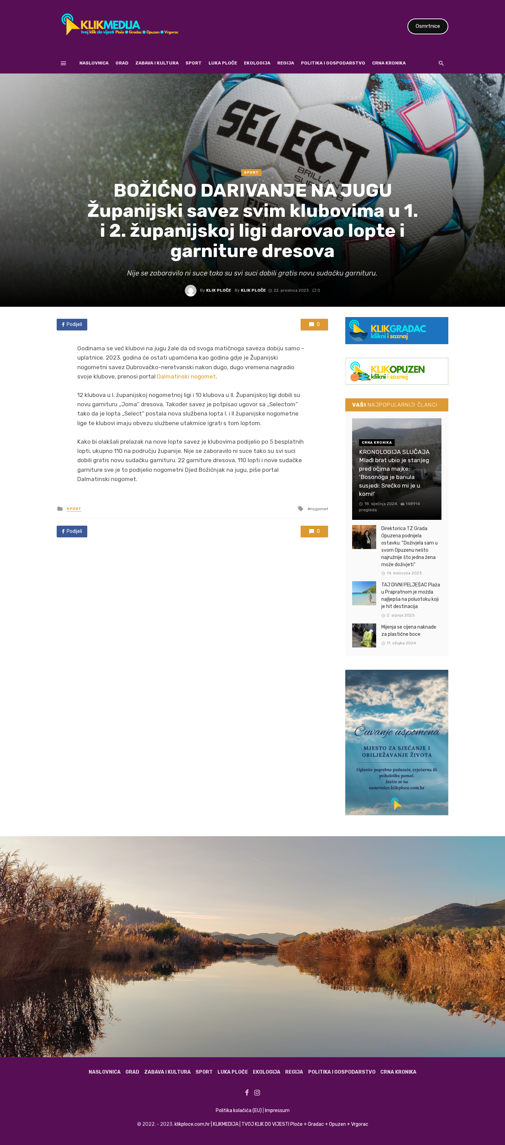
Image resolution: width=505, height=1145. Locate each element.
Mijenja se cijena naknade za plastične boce (408, 630)
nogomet (319, 508)
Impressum (277, 1110)
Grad (121, 63)
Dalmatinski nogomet (186, 376)
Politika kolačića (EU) (239, 1110)
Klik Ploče (218, 290)
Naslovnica (94, 63)
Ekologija (257, 63)
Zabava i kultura (157, 63)
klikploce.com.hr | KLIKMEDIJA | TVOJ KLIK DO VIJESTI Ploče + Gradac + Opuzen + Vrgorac (271, 1124)
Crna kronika (389, 63)
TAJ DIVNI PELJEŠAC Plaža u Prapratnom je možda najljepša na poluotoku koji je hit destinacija (410, 595)
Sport (194, 63)
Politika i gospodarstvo (333, 63)
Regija (285, 63)
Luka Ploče (223, 63)
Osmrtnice (428, 26)
